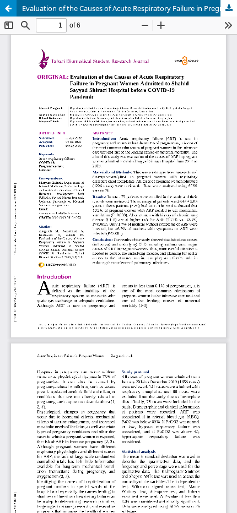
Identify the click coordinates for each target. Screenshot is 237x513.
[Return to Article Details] (8, 8)
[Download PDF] (228, 8)
